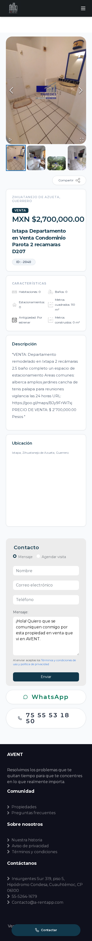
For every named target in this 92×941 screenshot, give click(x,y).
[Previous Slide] (11, 90)
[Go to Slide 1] (16, 158)
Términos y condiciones (34, 851)
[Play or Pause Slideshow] (10, 139)
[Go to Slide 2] (36, 158)
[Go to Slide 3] (56, 163)
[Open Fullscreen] (81, 139)
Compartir (66, 180)
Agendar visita (54, 557)
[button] (46, 90)
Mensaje (25, 557)
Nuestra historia (27, 840)
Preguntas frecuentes (33, 812)
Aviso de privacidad (30, 846)
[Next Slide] (80, 90)
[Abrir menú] (83, 8)
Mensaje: (20, 612)
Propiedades (24, 807)
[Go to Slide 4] (77, 158)
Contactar (49, 930)
